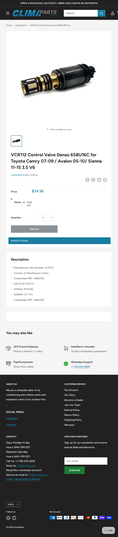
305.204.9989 (82, 366)
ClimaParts (17, 175)
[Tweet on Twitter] (99, 179)
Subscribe (74, 470)
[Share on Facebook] (87, 179)
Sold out (34, 229)
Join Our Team (72, 404)
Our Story (69, 394)
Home (9, 25)
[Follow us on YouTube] (14, 518)
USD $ (11, 504)
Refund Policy (72, 410)
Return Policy (71, 414)
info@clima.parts (26, 465)
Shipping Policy (73, 419)
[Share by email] (105, 179)
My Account (71, 390)
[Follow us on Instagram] (8, 518)
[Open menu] (7, 13)
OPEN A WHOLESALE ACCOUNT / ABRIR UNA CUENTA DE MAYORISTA (59, 3)
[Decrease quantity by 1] (35, 217)
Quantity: (16, 217)
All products (21, 25)
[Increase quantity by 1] (51, 217)
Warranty (69, 424)
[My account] (112, 13)
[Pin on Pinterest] (93, 179)
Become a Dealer (73, 400)
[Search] (101, 13)
